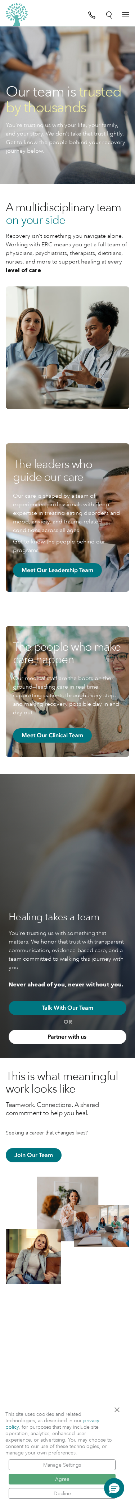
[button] (119, 1409)
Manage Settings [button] (62, 1465)
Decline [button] (62, 1493)
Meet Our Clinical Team (52, 735)
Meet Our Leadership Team (57, 570)
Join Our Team (33, 1155)
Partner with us (68, 1036)
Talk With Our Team (67, 1007)
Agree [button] (62, 1479)
